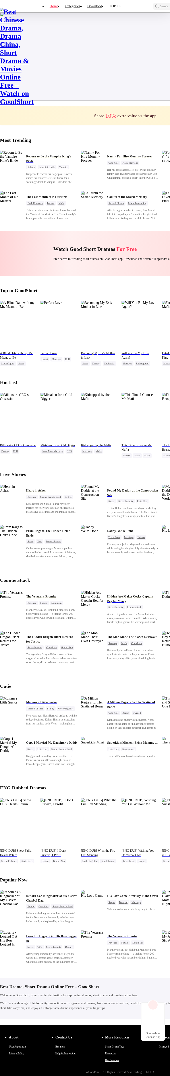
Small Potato (108, 861)
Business (60, 1046)
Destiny (96, 363)
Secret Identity (125, 501)
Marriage (56, 359)
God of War (67, 647)
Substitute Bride (47, 167)
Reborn (31, 167)
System (45, 861)
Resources (110, 1053)
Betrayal (123, 902)
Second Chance (116, 203)
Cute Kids (113, 162)
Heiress (141, 537)
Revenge (31, 496)
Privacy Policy (16, 1053)
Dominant (56, 602)
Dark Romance (35, 203)
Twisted (50, 203)
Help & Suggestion (65, 1053)
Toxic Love (114, 537)
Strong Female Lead (50, 496)
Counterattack (134, 607)
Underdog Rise (65, 708)
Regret (68, 496)
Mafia (61, 203)
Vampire (63, 167)
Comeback (51, 647)
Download (94, 6)
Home (54, 6)
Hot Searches (112, 1060)
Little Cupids (7, 363)
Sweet (21, 363)
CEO (67, 359)
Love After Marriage (52, 451)
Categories (72, 6)
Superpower (128, 749)
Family (43, 602)
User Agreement (17, 1046)
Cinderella (109, 363)
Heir (39, 541)
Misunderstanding (137, 203)
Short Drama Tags (114, 1046)
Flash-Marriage (130, 162)
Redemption (142, 363)
